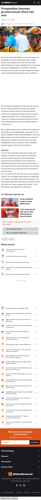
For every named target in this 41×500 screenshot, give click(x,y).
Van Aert (4, 239)
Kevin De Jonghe (8, 24)
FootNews (27, 492)
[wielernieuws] (20, 474)
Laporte (12, 239)
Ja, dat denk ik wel (13, 229)
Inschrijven (35, 442)
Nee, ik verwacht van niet (16, 233)
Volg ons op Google (9, 20)
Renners (4, 456)
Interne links (7, 467)
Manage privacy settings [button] (9, 498)
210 (33, 24)
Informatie (6, 461)
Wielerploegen (7, 451)
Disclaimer (19, 492)
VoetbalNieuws (35, 492)
